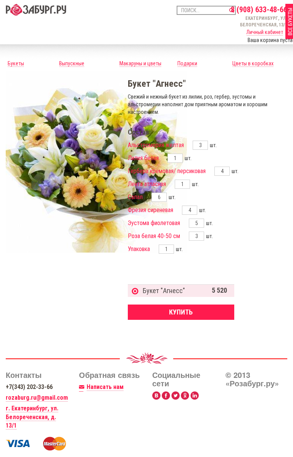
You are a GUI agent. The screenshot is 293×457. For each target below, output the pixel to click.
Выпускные (71, 63)
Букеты (16, 63)
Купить (181, 312)
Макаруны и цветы (140, 63)
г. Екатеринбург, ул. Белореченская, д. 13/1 (32, 417)
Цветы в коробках (253, 63)
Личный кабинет (264, 32)
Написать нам (105, 387)
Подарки (187, 63)
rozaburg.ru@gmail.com (37, 397)
